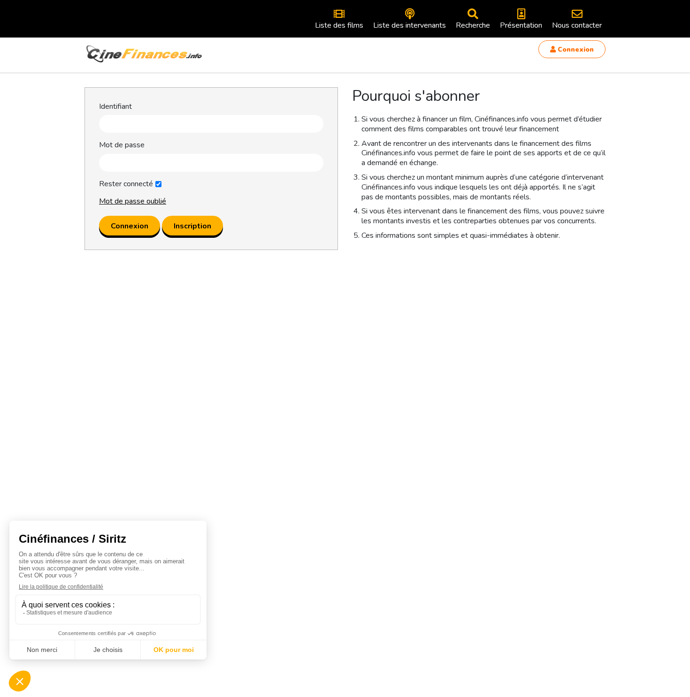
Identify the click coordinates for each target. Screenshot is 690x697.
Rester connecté (126, 184)
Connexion (575, 49)
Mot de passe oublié (132, 201)
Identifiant (115, 107)
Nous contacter (577, 25)
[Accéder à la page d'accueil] (144, 54)
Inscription (192, 226)
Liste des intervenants (409, 25)
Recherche (473, 25)
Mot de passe (122, 145)
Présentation (521, 25)
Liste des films (339, 25)
